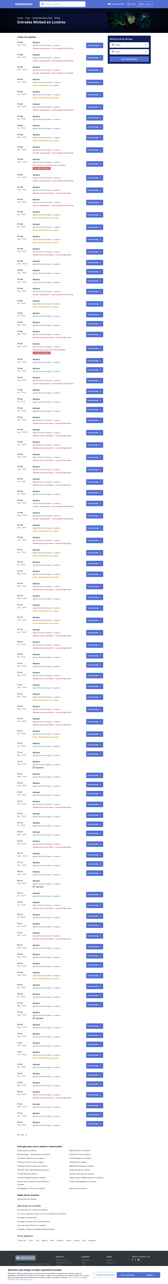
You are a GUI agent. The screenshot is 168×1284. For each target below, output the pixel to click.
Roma (31, 1240)
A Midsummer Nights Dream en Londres (86, 1178)
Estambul (60, 1240)
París (37, 1240)
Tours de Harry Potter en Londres (31, 1225)
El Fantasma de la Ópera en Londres (32, 1166)
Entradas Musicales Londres (42, 18)
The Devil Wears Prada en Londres (31, 1178)
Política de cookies (74, 1277)
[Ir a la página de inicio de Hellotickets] (24, 4)
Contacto (110, 1263)
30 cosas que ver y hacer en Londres (32, 1210)
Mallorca (45, 1240)
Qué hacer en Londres (29, 1205)
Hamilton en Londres (78, 1162)
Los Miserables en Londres (80, 1158)
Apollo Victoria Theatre (26, 1199)
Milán (52, 1240)
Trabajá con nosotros (64, 1263)
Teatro (27, 18)
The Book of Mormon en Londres (31, 1158)
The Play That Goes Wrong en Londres (33, 1170)
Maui (84, 1240)
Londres (20, 18)
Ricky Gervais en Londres (79, 1170)
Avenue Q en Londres (78, 1188)
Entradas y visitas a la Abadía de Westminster (36, 1229)
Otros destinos (25, 1236)
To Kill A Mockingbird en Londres (82, 1181)
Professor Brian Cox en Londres (30, 1162)
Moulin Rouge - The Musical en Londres (33, 1154)
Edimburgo (92, 1240)
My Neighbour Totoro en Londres (31, 1188)
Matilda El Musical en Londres (81, 1166)
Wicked (57, 18)
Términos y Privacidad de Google (19, 1279)
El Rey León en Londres (26, 1150)
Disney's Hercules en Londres (81, 1174)
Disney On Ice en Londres (80, 1154)
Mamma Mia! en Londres (79, 1150)
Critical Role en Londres (27, 1174)
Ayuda (109, 1260)
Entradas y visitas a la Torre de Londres (33, 1221)
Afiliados (59, 1265)
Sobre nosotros (62, 1260)
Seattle (68, 1240)
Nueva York (22, 1240)
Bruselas (77, 1240)
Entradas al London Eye (27, 1218)
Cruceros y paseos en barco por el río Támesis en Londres (41, 1214)
